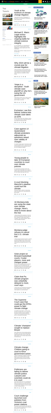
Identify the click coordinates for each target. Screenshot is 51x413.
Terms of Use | (9, 39)
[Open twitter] (45, 1)
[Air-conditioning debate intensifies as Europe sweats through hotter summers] (41, 57)
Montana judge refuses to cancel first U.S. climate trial (21, 233)
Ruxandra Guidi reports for (22, 21)
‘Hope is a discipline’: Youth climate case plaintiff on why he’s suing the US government (22, 89)
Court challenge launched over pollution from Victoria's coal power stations (21, 400)
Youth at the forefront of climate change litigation (22, 12)
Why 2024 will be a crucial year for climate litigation (22, 65)
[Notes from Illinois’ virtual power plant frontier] (41, 12)
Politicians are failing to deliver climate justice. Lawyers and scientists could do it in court (22, 374)
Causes (30, 392)
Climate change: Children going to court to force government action (22, 350)
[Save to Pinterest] (23, 25)
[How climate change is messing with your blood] (7, 27)
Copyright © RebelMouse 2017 (7, 44)
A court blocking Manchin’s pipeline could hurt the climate (22, 185)
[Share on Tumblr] (21, 25)
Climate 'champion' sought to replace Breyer (22, 328)
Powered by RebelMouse (48, 2)
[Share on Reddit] (25, 25)
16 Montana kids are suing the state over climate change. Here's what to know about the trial (22, 207)
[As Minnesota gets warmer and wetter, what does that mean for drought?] (7, 23)
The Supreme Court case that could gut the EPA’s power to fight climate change (22, 304)
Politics (30, 178)
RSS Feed (4, 40)
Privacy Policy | (5, 39)
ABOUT (4, 38)
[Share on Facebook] (15, 25)
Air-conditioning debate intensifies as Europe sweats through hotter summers (40, 64)
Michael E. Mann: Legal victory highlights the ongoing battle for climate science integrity (22, 37)
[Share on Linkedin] (19, 25)
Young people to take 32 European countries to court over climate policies (22, 162)
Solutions (29, 7)
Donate (40, 1)
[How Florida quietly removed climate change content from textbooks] (41, 40)
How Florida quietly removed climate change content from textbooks (40, 47)
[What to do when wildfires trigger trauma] (7, 19)
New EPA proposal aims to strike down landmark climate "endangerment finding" (40, 70)
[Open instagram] (47, 1)
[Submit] (49, 1)
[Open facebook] (43, 1)
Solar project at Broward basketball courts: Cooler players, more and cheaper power (22, 258)
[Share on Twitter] (17, 25)
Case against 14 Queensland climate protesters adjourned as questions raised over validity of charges (22, 135)
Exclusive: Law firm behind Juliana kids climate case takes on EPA (22, 113)
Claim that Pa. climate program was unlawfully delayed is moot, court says (21, 280)
